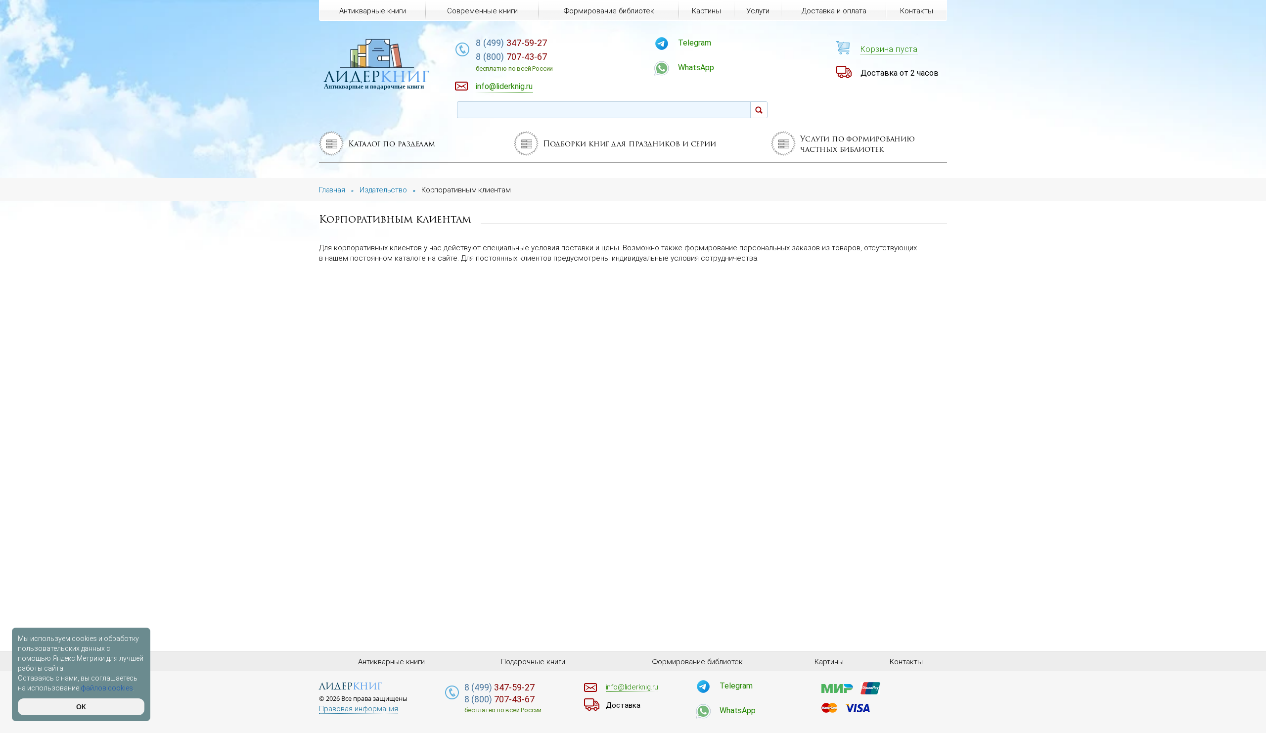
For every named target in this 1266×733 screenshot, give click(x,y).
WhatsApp (696, 67)
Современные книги (482, 10)
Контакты (916, 10)
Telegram (694, 42)
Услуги (757, 10)
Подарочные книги (533, 661)
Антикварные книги (372, 10)
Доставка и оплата (834, 10)
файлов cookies (107, 688)
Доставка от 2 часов (899, 73)
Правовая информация (358, 709)
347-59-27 (511, 43)
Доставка (623, 705)
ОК (81, 707)
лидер (376, 76)
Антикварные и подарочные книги (374, 86)
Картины (706, 10)
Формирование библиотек (609, 10)
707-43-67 (514, 61)
